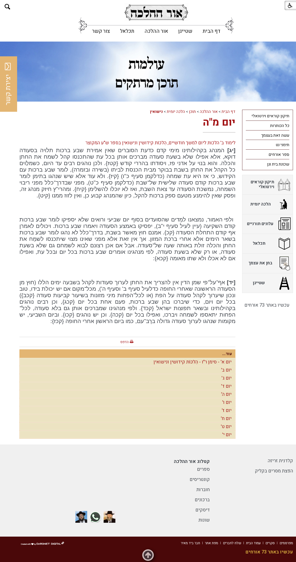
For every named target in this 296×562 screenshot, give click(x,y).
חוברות (203, 489)
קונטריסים (200, 479)
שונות (204, 520)
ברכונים (202, 499)
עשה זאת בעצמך (275, 135)
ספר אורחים (278, 154)
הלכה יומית (176, 112)
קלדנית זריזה (280, 460)
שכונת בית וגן (278, 164)
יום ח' (226, 418)
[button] (7, 7)
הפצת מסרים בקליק (274, 471)
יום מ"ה (219, 122)
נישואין (156, 112)
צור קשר (101, 31)
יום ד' (226, 386)
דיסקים (202, 510)
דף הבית (211, 31)
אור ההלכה (156, 31)
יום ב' (226, 370)
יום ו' (226, 402)
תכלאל (127, 31)
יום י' (226, 434)
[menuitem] (211, 31)
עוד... (227, 354)
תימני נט (282, 145)
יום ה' (226, 394)
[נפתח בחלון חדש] (156, 12)
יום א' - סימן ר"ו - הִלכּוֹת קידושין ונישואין (192, 362)
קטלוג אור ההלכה (192, 461)
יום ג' (226, 378)
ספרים (203, 469)
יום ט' (226, 426)
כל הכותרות (279, 126)
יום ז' (226, 410)
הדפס (124, 341)
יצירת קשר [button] (8, 89)
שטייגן (185, 31)
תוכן (192, 112)
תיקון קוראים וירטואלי (270, 116)
